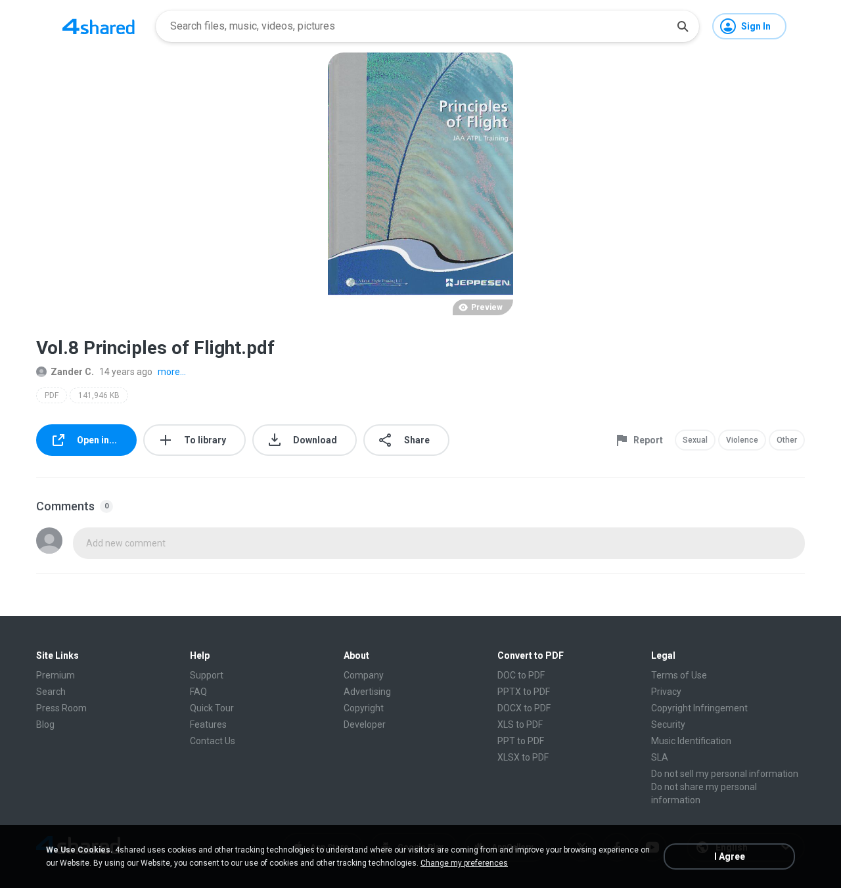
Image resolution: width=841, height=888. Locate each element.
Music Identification (691, 741)
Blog (45, 724)
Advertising (367, 691)
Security (668, 724)
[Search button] (682, 26)
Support (206, 675)
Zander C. (72, 371)
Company (364, 675)
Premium (55, 675)
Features (208, 724)
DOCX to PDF (524, 708)
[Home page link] (98, 26)
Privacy (666, 691)
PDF (51, 395)
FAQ (198, 691)
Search (51, 691)
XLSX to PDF (523, 757)
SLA (659, 757)
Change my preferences (464, 863)
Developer (365, 724)
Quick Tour (212, 708)
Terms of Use (679, 675)
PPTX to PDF (523, 691)
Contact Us (212, 741)
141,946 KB (99, 395)
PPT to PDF (520, 741)
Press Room (61, 708)
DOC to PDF (521, 675)
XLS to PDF (520, 724)
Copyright (364, 708)
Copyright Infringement (699, 708)
